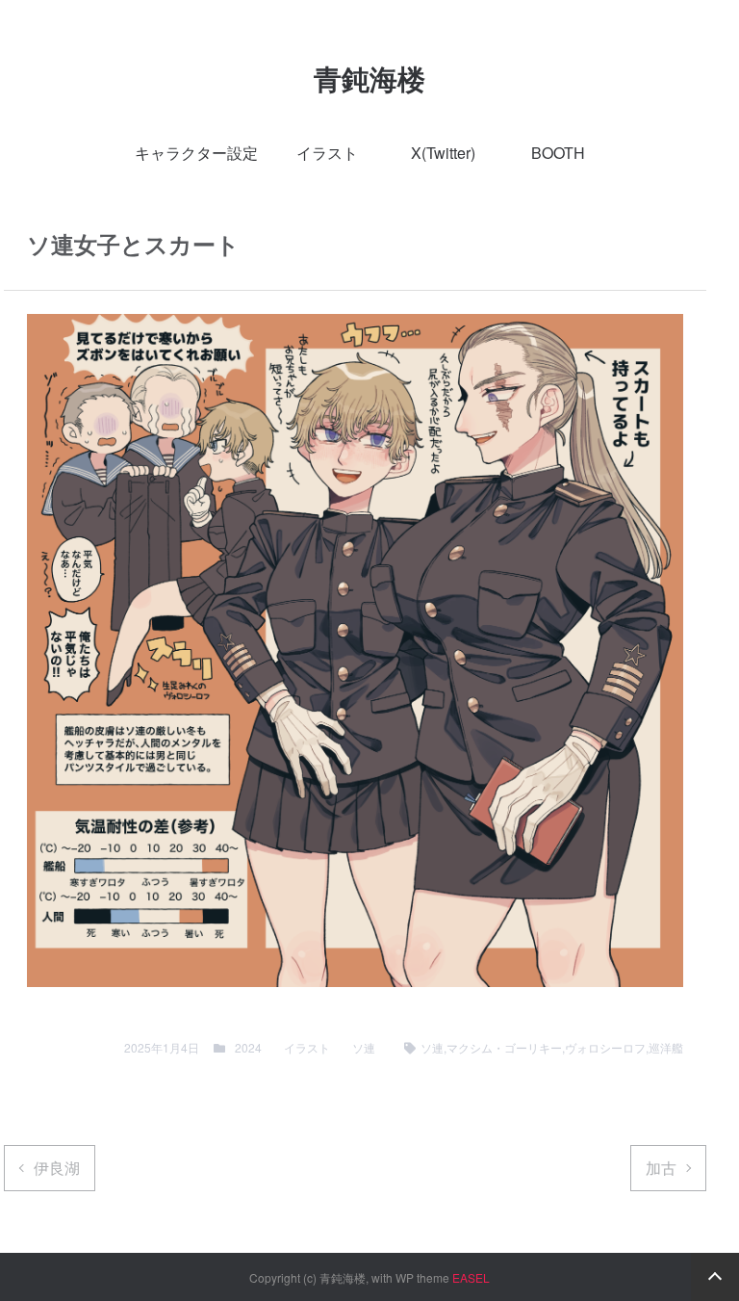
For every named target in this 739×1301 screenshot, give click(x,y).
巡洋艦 (666, 1047)
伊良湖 (57, 1168)
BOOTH (558, 153)
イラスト (327, 153)
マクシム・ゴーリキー (504, 1047)
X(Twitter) (443, 153)
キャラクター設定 (196, 153)
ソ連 (363, 1047)
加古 (661, 1168)
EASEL (471, 1277)
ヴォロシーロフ (605, 1047)
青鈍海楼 (369, 78)
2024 (248, 1047)
